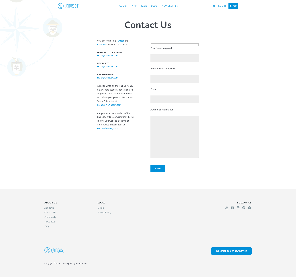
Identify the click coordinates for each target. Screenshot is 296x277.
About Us (49, 207)
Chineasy (68, 6)
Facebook (102, 44)
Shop (233, 5)
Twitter (120, 40)
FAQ (46, 226)
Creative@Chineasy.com (109, 104)
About (123, 5)
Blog (154, 5)
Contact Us (50, 212)
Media (100, 207)
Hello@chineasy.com (107, 128)
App (134, 5)
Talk (144, 5)
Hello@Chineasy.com (107, 55)
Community (50, 217)
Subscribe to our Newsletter (231, 251)
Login (222, 5)
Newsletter (170, 5)
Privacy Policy (104, 212)
